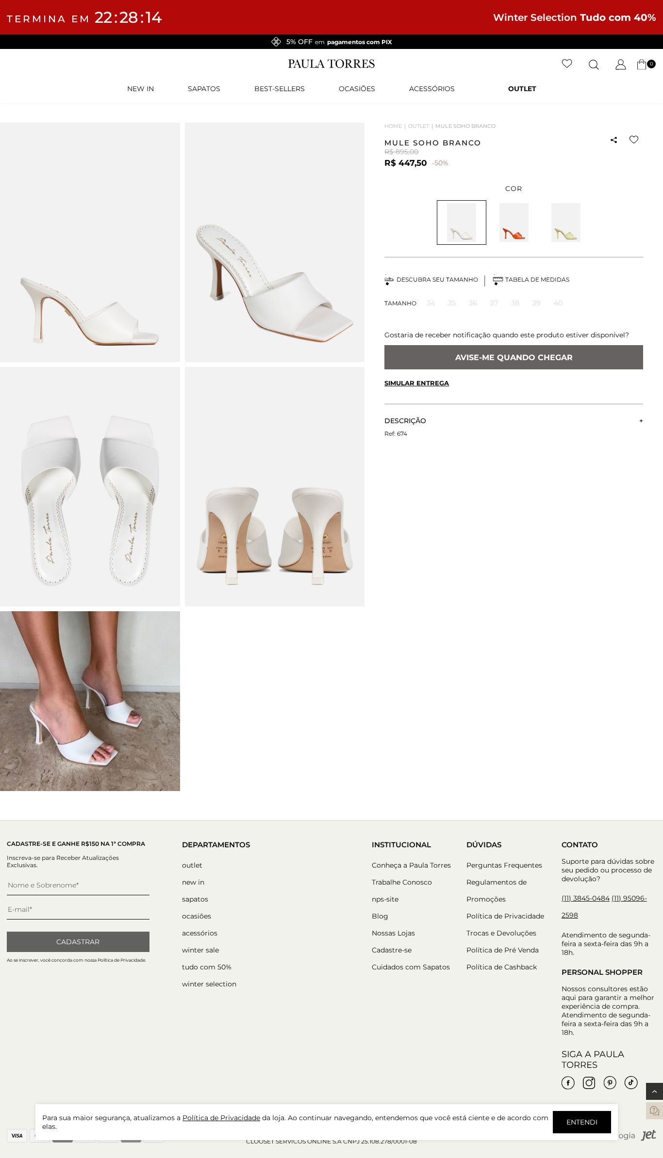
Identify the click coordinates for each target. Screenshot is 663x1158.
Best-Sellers (279, 88)
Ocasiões (357, 88)
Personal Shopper (602, 972)
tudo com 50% (207, 967)
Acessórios (432, 88)
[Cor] (514, 222)
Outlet (522, 88)
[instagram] (589, 1083)
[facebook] (568, 1083)
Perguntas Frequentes (504, 865)
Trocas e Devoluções (501, 933)
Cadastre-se (392, 950)
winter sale (200, 950)
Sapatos (204, 88)
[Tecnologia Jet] (624, 1138)
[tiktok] (631, 1083)
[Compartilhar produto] (614, 140)
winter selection (209, 984)
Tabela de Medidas (537, 279)
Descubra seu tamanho (437, 279)
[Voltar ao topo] (654, 1091)
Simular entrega (416, 383)
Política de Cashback (501, 967)
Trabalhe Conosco (402, 882)
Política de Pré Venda (502, 950)
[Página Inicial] (331, 66)
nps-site (385, 899)
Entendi (581, 1122)
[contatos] (654, 1110)
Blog (380, 916)
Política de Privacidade (505, 916)
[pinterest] (610, 1083)
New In (140, 88)
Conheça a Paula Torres (411, 865)
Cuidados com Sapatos (411, 967)
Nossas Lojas (393, 933)
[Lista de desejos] (567, 64)
